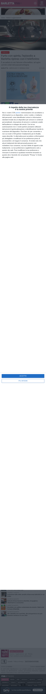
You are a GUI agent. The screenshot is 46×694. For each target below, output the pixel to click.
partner (18, 112)
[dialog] (23, 347)
